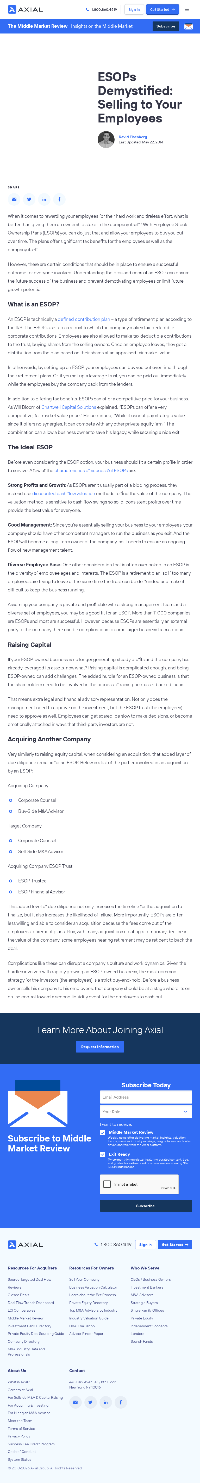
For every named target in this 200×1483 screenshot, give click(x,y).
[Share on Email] (14, 199)
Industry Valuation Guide (89, 1318)
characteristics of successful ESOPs (91, 470)
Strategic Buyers (144, 1302)
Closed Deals (18, 1294)
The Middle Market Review (37, 26)
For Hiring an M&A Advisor (29, 1413)
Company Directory (24, 1341)
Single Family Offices (147, 1310)
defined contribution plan (84, 319)
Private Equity (142, 1318)
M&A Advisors (142, 1294)
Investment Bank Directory (29, 1326)
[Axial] (26, 9)
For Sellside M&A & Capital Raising (35, 1397)
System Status (19, 1459)
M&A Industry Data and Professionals (26, 1352)
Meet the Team (20, 1420)
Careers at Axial (20, 1389)
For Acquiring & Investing (28, 1405)
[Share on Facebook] (59, 199)
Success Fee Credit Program (31, 1444)
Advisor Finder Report (87, 1333)
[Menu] (187, 9)
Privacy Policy (19, 1436)
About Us (17, 1370)
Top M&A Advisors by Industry (93, 1310)
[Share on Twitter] (29, 199)
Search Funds (142, 1341)
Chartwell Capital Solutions (68, 407)
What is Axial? (19, 1382)
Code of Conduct (22, 1451)
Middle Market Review (25, 1318)
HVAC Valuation (82, 1326)
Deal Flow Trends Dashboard (31, 1302)
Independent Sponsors (149, 1326)
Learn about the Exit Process (92, 1294)
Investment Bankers (147, 1287)
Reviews (14, 1287)
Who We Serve (145, 1268)
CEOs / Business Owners (151, 1279)
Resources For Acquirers (32, 1268)
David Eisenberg (133, 137)
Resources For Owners (91, 1268)
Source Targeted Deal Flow (29, 1279)
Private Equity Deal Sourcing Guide (36, 1333)
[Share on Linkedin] (44, 199)
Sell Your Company (84, 1279)
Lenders (137, 1333)
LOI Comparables (21, 1310)
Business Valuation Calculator (93, 1287)
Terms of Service (21, 1428)
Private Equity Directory (88, 1302)
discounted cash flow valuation (63, 493)
